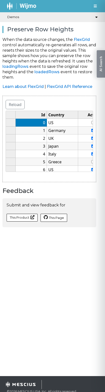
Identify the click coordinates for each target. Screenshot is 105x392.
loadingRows (15, 66)
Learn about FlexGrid (23, 86)
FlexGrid (82, 39)
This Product (19, 217)
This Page (56, 218)
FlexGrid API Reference (69, 86)
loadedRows (47, 72)
